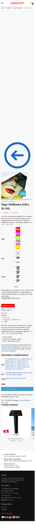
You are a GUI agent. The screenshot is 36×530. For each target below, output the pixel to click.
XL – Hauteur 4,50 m (21, 366)
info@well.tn (4, 349)
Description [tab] (6, 317)
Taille (2, 239)
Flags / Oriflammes (17, 8)
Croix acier (8, 374)
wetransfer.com (25, 347)
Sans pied (8, 372)
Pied (2, 258)
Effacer (16, 286)
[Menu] (4, 3)
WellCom (3, 513)
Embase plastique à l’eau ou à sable (22, 372)
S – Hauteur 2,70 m (20, 361)
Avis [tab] (5, 321)
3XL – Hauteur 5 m (18, 369)
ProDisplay (9, 8)
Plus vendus (4, 402)
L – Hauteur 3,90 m (20, 365)
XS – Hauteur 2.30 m (24, 359)
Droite (7, 378)
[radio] (24, 229)
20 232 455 (7, 493)
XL (8, 224)
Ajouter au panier (8, 305)
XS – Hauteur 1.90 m (11, 359)
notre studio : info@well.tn (8, 351)
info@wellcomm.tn (6, 495)
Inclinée (11, 378)
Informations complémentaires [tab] (11, 319)
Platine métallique (17, 374)
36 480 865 (15, 493)
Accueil (3, 8)
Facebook (4, 313)
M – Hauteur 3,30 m (20, 363)
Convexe (17, 378)
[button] (31, 3)
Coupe (3, 276)
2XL (11, 224)
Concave (23, 378)
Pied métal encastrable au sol (15, 438)
